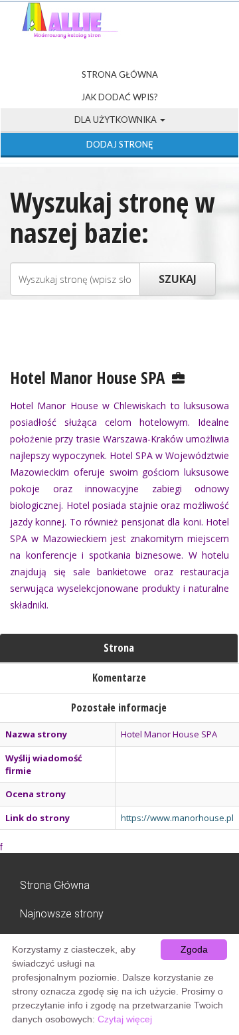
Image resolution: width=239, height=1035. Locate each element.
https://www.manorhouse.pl (177, 818)
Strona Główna (120, 74)
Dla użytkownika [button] (116, 119)
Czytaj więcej (125, 1019)
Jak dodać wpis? (119, 97)
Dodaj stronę (119, 144)
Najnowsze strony (62, 913)
